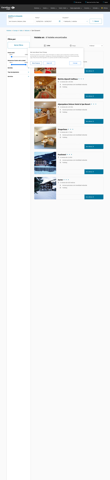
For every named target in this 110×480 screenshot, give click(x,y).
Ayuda (106, 2)
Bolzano (27, 30)
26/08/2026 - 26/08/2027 (44, 21)
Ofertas (105, 8)
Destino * (10, 17)
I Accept (75, 63)
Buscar (97, 21)
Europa (15, 30)
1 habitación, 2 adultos (70, 21)
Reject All (49, 63)
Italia (21, 30)
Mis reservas (78, 2)
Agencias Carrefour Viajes (93, 2)
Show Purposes (36, 63)
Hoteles (9, 30)
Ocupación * (65, 17)
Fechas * (37, 17)
